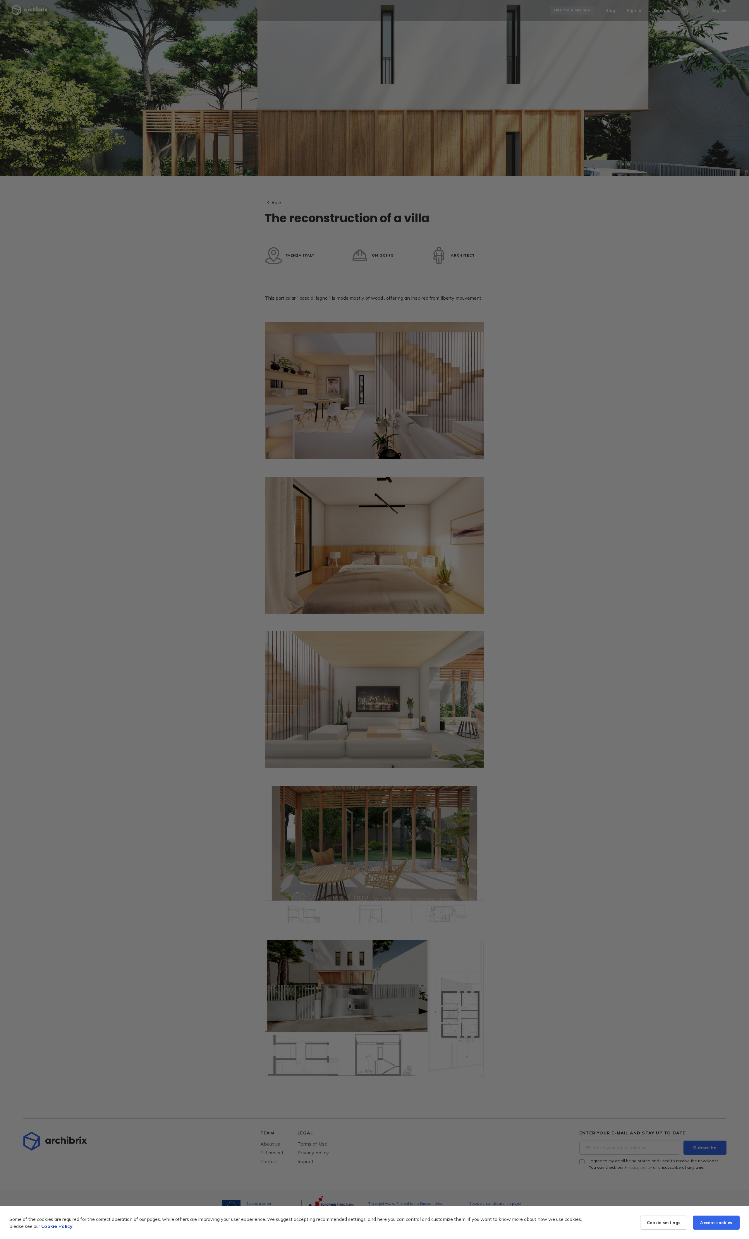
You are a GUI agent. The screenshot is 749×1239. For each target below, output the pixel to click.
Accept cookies (716, 1222)
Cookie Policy (57, 1226)
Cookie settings (664, 1222)
